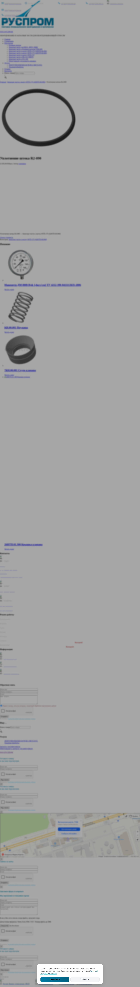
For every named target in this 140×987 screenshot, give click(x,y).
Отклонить (85, 979)
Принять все (55, 979)
